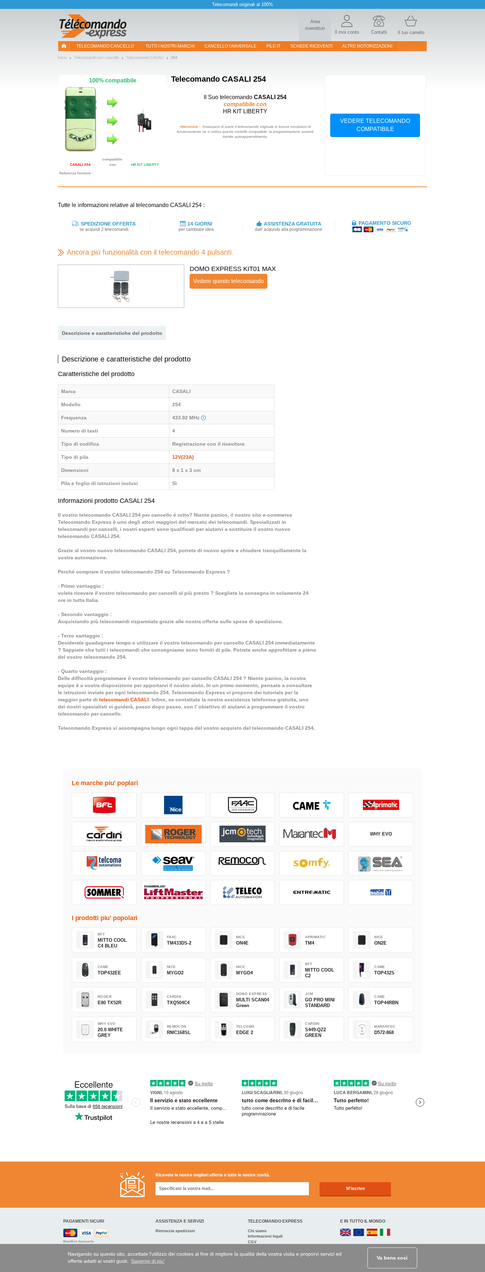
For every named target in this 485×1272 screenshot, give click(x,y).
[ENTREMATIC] (311, 892)
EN (359, 1232)
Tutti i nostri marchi (170, 46)
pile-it (273, 46)
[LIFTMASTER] (173, 892)
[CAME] (311, 805)
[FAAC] (242, 805)
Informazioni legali (265, 1236)
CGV (252, 1242)
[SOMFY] (311, 863)
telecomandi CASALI (124, 699)
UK (346, 1232)
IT (385, 1232)
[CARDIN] (104, 834)
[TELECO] (242, 892)
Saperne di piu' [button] (148, 1261)
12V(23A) (183, 457)
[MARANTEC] (311, 834)
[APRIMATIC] (380, 805)
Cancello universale (230, 46)
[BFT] (104, 805)
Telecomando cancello (105, 46)
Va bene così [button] (392, 1258)
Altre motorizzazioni (367, 46)
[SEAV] (173, 863)
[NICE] (173, 805)
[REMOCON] (242, 863)
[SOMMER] (104, 892)
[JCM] (242, 834)
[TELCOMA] (104, 863)
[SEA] (380, 863)
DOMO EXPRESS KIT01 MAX (233, 268)
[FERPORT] (380, 892)
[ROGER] (173, 834)
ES (372, 1232)
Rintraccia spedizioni (175, 1231)
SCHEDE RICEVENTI (311, 46)
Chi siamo (257, 1231)
